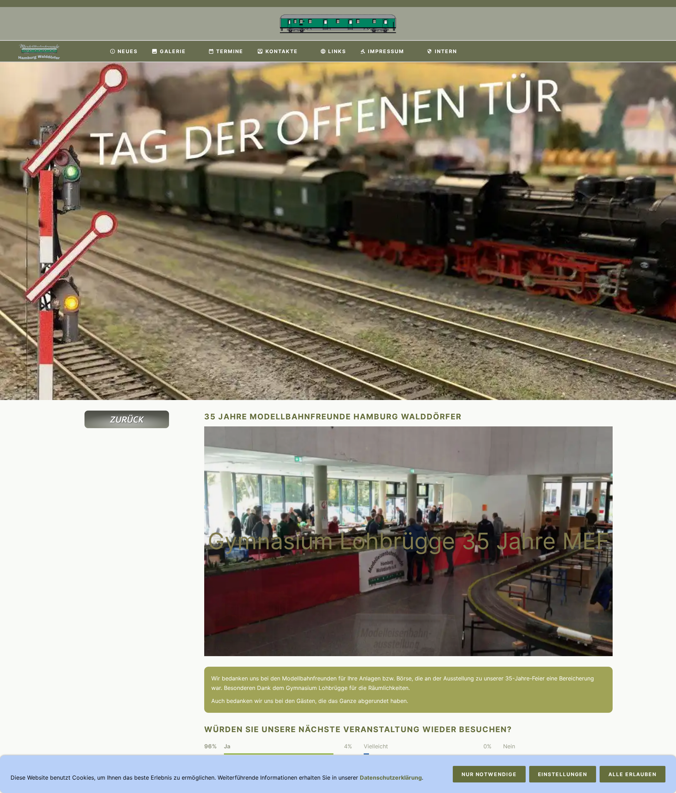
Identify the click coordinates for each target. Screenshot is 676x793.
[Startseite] (93, 51)
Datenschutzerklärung (391, 777)
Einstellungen (563, 774)
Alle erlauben (632, 774)
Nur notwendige (489, 774)
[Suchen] (666, 51)
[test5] (126, 488)
